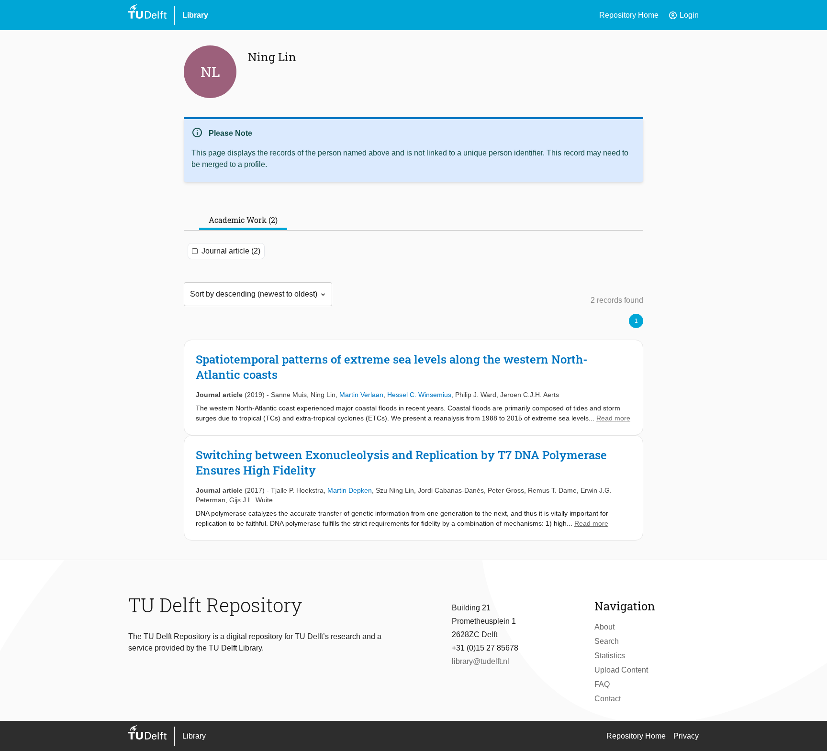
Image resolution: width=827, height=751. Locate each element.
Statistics (609, 656)
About (604, 627)
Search (606, 641)
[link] (413, 387)
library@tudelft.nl (480, 661)
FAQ (602, 684)
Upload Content (621, 670)
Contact (607, 699)
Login (683, 15)
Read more (613, 418)
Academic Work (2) (243, 220)
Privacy (686, 736)
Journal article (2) (230, 251)
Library (195, 15)
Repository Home (629, 15)
